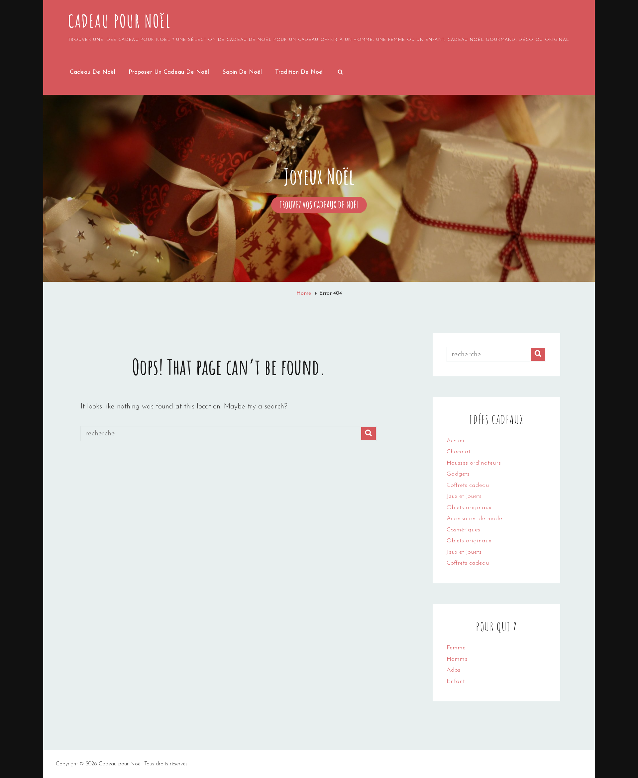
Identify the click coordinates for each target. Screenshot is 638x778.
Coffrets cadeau (468, 486)
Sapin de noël (242, 72)
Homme (457, 659)
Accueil (456, 441)
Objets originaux (469, 508)
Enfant (456, 682)
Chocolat (459, 452)
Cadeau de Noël (92, 72)
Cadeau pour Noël (119, 21)
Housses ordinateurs (474, 463)
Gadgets (458, 474)
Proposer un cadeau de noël (169, 72)
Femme (456, 648)
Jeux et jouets (464, 497)
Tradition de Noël (299, 72)
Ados (453, 670)
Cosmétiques (463, 530)
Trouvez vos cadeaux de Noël (323, 206)
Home (304, 293)
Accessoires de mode (474, 519)
